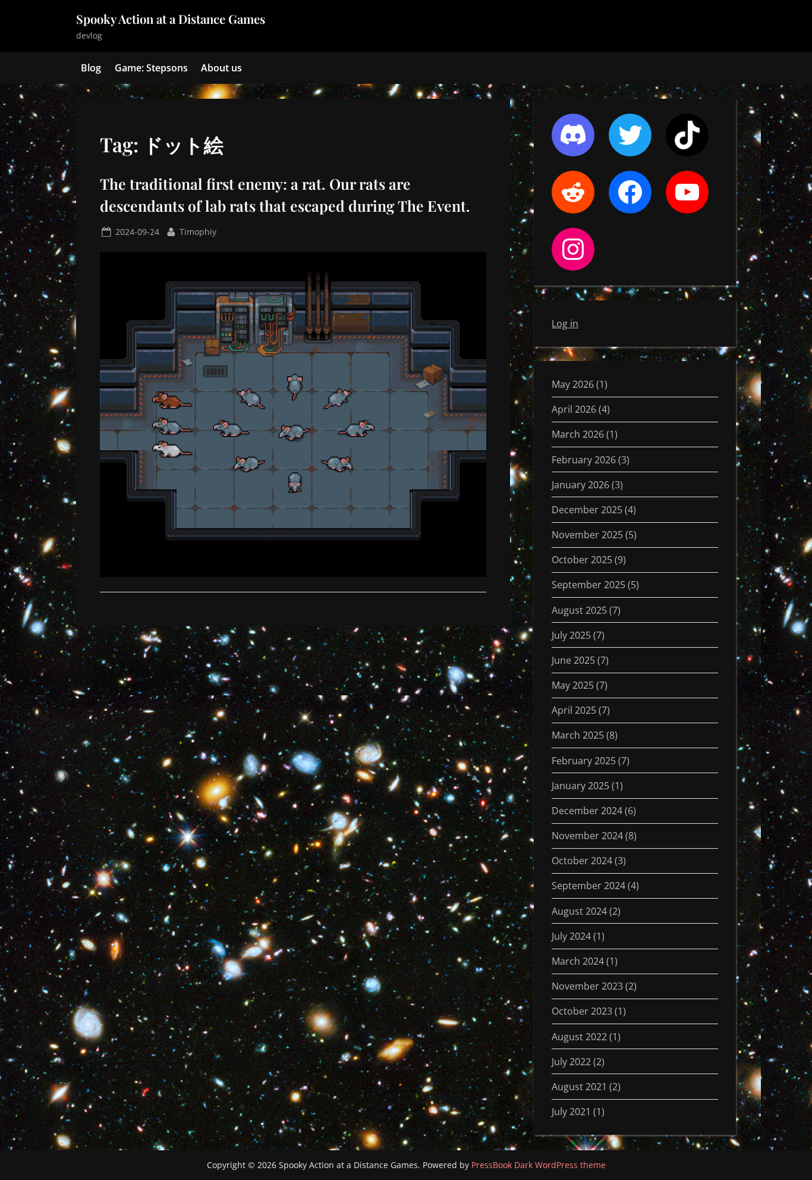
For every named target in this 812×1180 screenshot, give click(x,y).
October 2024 (582, 860)
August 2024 (579, 911)
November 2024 (587, 835)
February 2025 (584, 760)
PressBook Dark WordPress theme (538, 1164)
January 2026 (580, 484)
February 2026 (584, 459)
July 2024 (571, 936)
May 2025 (573, 685)
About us (221, 67)
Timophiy (198, 231)
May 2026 (573, 384)
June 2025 (573, 660)
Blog (91, 67)
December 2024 (587, 810)
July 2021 (571, 1111)
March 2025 (578, 735)
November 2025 (587, 534)
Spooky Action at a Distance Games (170, 19)
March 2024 (578, 961)
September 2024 (588, 885)
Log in (565, 323)
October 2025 (582, 559)
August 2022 (579, 1036)
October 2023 (582, 1011)
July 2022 (571, 1061)
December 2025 (587, 509)
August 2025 (579, 610)
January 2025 (580, 785)
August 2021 (579, 1086)
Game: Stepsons (151, 67)
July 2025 (571, 635)
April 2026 (574, 409)
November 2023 (587, 986)
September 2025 (588, 584)
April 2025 (574, 710)
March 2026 (578, 434)
